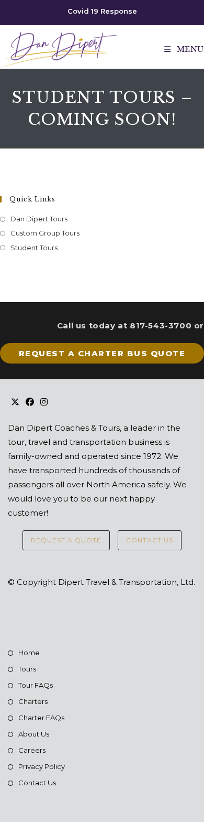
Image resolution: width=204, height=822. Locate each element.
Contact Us (149, 540)
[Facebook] (30, 402)
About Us (33, 734)
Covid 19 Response (102, 11)
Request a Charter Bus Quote (102, 353)
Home (29, 652)
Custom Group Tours (45, 233)
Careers (32, 750)
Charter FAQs (41, 717)
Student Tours (34, 247)
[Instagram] (44, 402)
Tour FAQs (35, 685)
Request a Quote (66, 540)
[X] (15, 402)
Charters (33, 701)
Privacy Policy (41, 766)
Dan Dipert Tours (38, 219)
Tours (27, 669)
